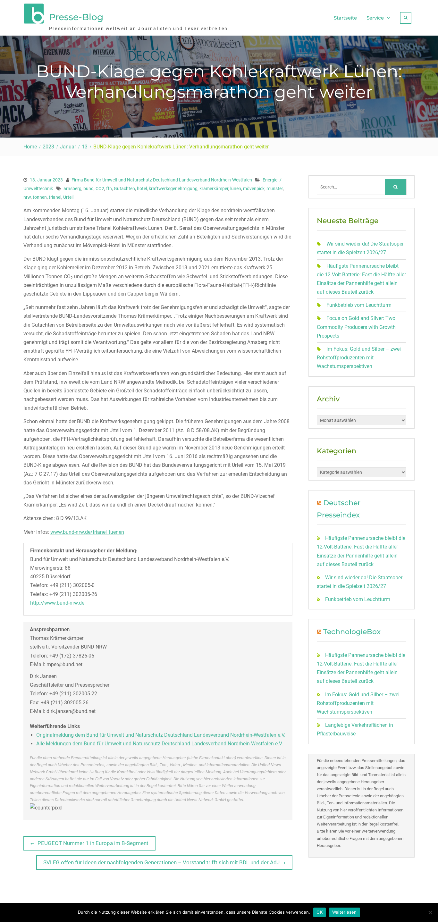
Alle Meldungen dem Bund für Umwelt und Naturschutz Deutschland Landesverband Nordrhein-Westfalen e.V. (159, 744)
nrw (27, 197)
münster (274, 188)
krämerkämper (213, 188)
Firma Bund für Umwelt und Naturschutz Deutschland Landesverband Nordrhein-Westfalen (162, 179)
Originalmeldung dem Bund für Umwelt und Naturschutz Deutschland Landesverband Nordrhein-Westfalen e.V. (160, 735)
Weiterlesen (344, 912)
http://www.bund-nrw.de (57, 603)
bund (88, 188)
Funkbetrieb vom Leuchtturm (359, 305)
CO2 (100, 188)
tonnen (40, 197)
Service (375, 18)
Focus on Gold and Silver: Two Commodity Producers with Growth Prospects (356, 327)
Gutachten (124, 188)
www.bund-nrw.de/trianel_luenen (87, 532)
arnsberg (72, 188)
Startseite (345, 18)
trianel (55, 197)
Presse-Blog (76, 17)
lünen (235, 188)
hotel (142, 188)
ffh (109, 188)
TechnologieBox (352, 631)
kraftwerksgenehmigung (173, 188)
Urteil (68, 197)
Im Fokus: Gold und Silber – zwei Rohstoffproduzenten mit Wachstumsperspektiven (359, 357)
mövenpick (254, 188)
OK (319, 912)
